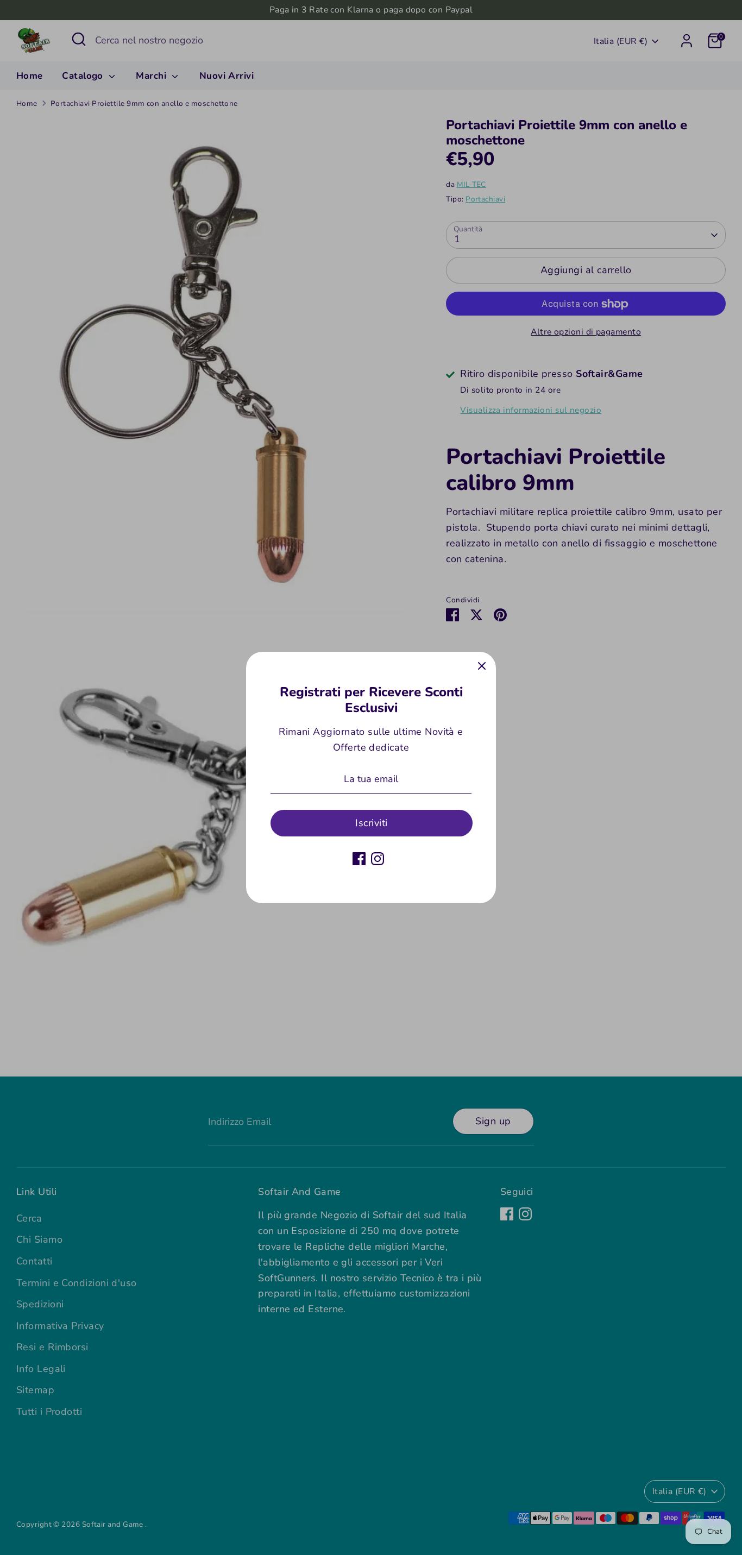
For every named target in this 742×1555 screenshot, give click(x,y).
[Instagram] (377, 858)
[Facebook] (359, 858)
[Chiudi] (482, 666)
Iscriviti (371, 822)
